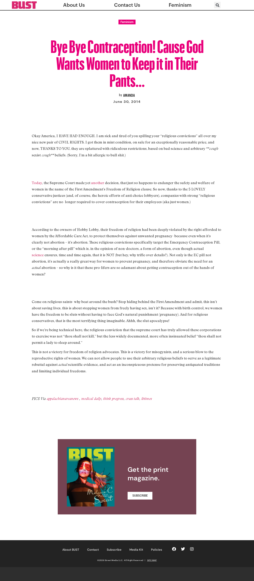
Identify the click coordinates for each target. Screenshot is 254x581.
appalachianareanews (63, 399)
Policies (156, 550)
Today (37, 183)
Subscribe (114, 550)
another (97, 183)
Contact (93, 550)
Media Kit (136, 550)
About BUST (70, 550)
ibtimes (146, 399)
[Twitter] (183, 549)
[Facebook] (174, 549)
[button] (217, 5)
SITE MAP (152, 560)
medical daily (91, 399)
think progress (113, 399)
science (38, 255)
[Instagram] (192, 549)
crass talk (132, 399)
